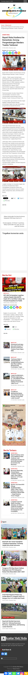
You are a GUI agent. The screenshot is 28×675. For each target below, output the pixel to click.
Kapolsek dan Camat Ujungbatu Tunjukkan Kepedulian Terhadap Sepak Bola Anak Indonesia (12, 543)
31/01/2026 (5, 573)
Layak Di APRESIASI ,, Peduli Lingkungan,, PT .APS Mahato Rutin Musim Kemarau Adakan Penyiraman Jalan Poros (17, 379)
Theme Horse (16, 668)
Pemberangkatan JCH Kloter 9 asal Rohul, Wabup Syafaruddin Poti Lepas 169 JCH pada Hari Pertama (13, 224)
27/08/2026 (14, 466)
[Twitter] (7, 53)
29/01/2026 (5, 600)
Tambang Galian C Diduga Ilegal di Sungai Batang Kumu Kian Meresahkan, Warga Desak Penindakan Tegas (17, 363)
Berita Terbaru (10, 450)
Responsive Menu (25, 1)
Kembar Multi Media (18, 666)
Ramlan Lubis (12, 48)
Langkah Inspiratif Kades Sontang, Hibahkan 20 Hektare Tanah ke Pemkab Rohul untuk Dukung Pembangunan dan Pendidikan (17, 506)
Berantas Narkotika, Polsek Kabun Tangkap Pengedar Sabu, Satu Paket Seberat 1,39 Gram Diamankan (17, 474)
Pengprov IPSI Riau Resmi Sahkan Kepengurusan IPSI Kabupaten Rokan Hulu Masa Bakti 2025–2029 (13, 570)
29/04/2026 (14, 369)
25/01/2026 (5, 628)
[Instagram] (16, 53)
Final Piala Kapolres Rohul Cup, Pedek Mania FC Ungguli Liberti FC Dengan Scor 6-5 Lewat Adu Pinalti (13, 596)
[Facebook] (3, 53)
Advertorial (6, 34)
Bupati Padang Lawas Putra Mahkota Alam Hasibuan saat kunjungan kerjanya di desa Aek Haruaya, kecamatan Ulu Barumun (17, 459)
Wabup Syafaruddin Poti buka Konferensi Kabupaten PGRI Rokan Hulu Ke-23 (14, 217)
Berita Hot (6, 275)
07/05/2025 (5, 48)
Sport (4, 522)
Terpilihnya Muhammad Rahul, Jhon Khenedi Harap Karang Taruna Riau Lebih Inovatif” (17, 395)
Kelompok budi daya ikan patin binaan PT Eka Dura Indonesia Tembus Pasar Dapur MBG (17, 348)
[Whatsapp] (10, 53)
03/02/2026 (5, 547)
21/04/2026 (14, 400)
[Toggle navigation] (3, 21)
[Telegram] (13, 53)
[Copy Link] (19, 53)
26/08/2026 (14, 497)
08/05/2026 (6, 302)
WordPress (19, 670)
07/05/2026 (14, 352)
